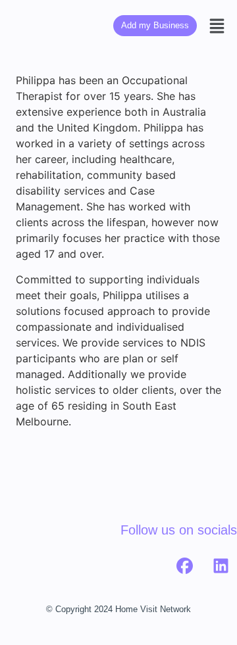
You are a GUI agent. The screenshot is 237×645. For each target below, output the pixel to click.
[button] (217, 25)
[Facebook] (184, 566)
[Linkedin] (220, 566)
